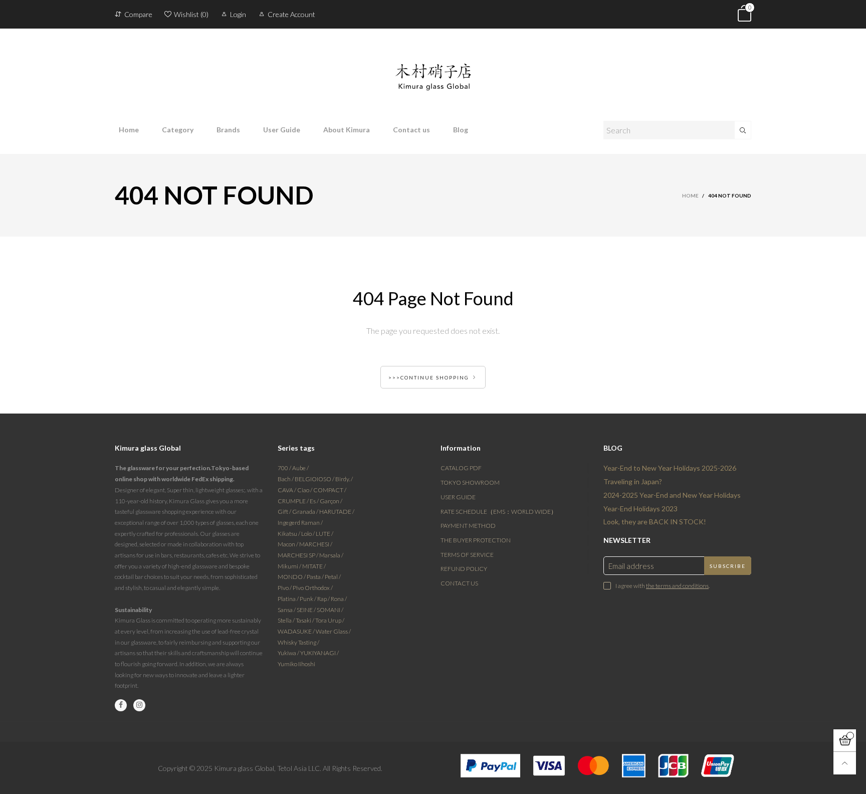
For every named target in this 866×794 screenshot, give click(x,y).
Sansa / (287, 610)
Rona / (339, 599)
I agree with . (662, 585)
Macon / (288, 544)
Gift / (285, 511)
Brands (228, 129)
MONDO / (292, 576)
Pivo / (285, 587)
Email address (631, 565)
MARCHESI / (315, 544)
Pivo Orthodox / (313, 587)
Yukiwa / (289, 653)
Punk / (308, 599)
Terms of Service (467, 554)
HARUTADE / (336, 511)
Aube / (300, 468)
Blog (460, 129)
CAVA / (287, 490)
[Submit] (743, 130)
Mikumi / (290, 566)
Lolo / (308, 533)
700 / (285, 468)
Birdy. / (344, 479)
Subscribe (728, 566)
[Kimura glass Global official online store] (433, 69)
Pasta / (316, 576)
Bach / (286, 479)
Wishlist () (191, 14)
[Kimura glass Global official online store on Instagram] (139, 705)
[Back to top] (844, 763)
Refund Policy (464, 568)
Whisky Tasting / (298, 642)
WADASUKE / (297, 631)
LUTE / (324, 533)
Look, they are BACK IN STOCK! (654, 521)
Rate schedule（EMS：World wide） (499, 511)
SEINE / (307, 610)
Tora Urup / (329, 620)
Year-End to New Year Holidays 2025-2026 (669, 468)
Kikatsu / (289, 533)
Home (129, 129)
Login (238, 14)
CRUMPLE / (294, 501)
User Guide (281, 129)
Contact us (411, 129)
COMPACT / (329, 490)
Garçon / (331, 501)
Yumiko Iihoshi (296, 664)
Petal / (333, 576)
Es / (315, 501)
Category (177, 129)
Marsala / (331, 555)
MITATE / (314, 566)
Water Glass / (333, 631)
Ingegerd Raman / (300, 522)
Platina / (289, 599)
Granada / (305, 511)
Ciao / (305, 490)
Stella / (287, 620)
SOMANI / (330, 610)
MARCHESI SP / (298, 555)
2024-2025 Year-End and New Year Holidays (672, 495)
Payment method (468, 525)
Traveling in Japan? (632, 481)
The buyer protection (476, 540)
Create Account (291, 14)
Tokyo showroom (470, 482)
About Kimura (346, 129)
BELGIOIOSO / (315, 479)
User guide (458, 497)
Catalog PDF (461, 468)
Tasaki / (305, 620)
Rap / (324, 599)
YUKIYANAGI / (319, 653)
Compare (138, 14)
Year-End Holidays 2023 (640, 508)
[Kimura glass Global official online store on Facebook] (121, 705)
